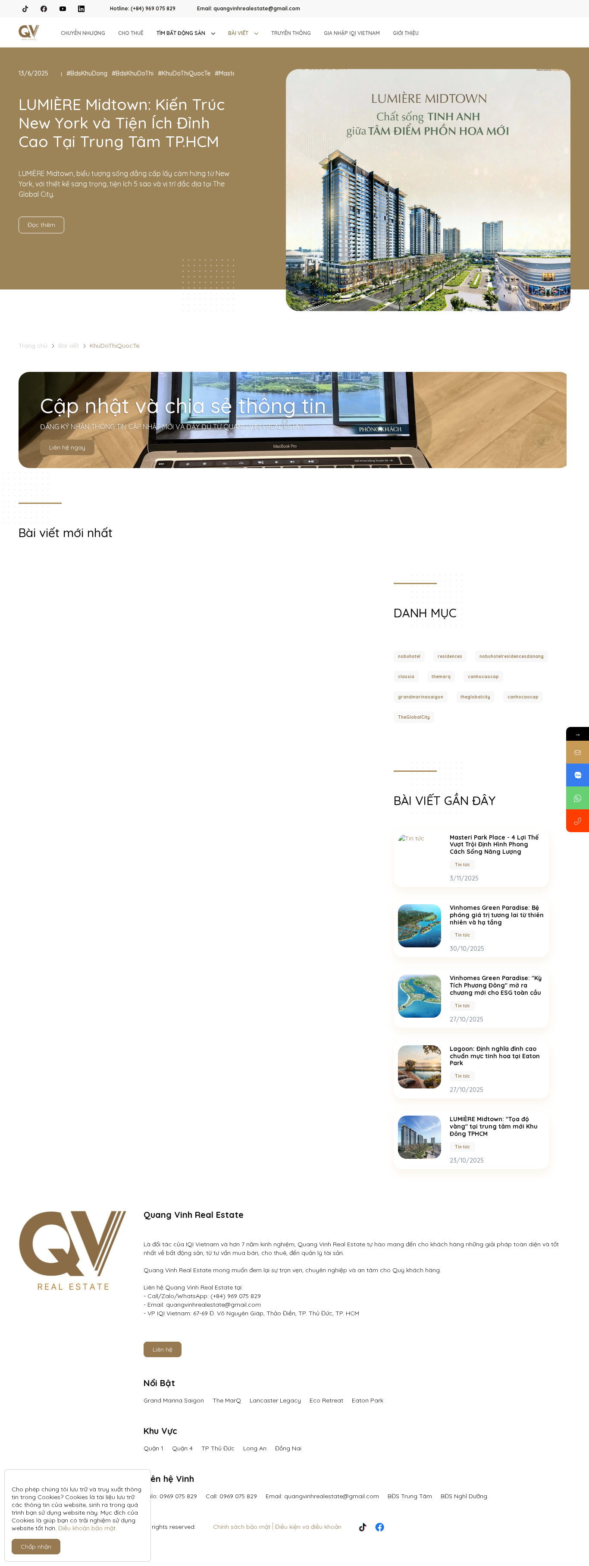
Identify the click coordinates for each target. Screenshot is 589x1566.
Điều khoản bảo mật (87, 1528)
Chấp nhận (36, 1546)
